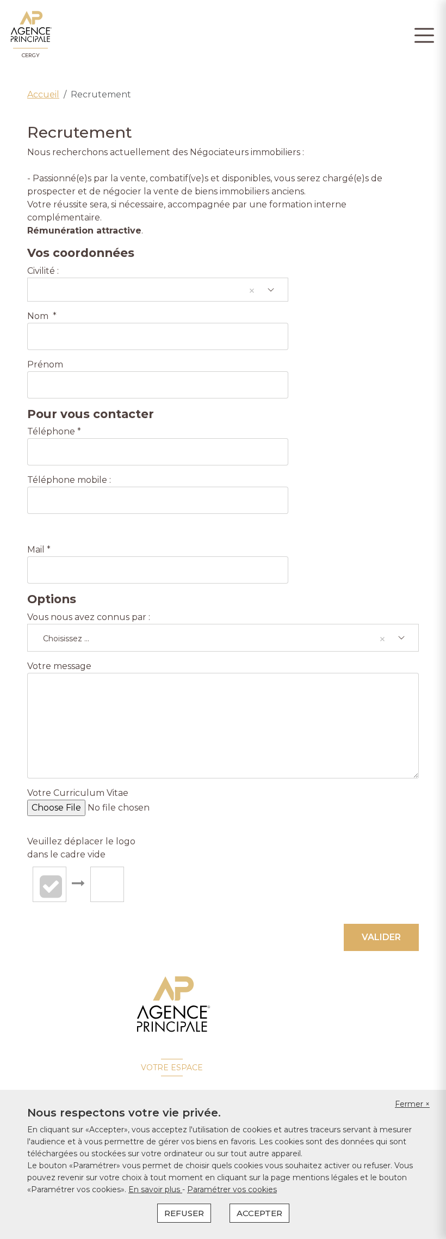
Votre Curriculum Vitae (77, 793)
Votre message (59, 666)
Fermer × (412, 1104)
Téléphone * (54, 431)
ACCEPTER (259, 1213)
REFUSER (184, 1213)
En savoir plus (155, 1189)
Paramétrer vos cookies (232, 1189)
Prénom (45, 364)
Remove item (251, 290)
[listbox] (157, 290)
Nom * (42, 316)
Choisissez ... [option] (66, 639)
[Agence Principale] (172, 1004)
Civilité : (43, 271)
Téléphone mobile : (70, 480)
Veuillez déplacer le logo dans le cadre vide (81, 848)
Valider (381, 937)
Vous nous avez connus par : (89, 617)
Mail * (39, 549)
